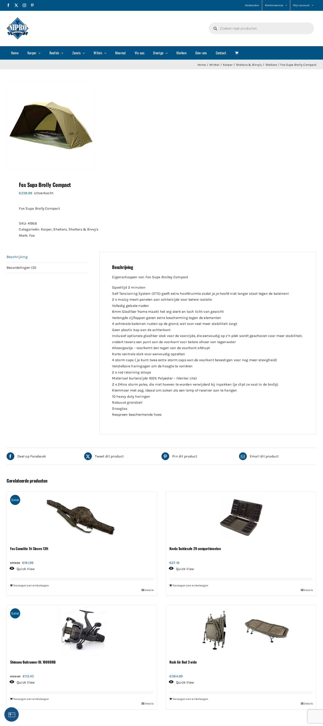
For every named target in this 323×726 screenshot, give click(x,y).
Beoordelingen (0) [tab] (21, 267)
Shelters (60, 229)
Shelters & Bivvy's (83, 229)
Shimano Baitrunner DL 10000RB (33, 662)
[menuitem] (15, 52)
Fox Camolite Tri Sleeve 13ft (29, 548)
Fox (32, 235)
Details (149, 590)
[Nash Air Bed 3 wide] (241, 630)
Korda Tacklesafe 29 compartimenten (195, 548)
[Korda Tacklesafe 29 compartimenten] (241, 517)
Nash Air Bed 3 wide (183, 662)
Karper (46, 229)
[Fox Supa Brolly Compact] (81, 126)
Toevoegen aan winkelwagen (31, 585)
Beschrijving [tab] (17, 257)
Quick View (26, 569)
